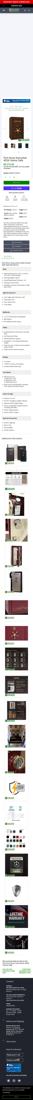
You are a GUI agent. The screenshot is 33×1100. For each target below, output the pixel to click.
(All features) (13, 206)
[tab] (8, 256)
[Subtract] (6, 177)
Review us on (11, 1055)
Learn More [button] (6, 1092)
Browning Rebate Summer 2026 (16, 2)
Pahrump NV (19, 1031)
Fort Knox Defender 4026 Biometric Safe (25, 971)
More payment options (16, 192)
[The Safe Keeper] (14, 10)
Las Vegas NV (16, 1027)
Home (11, 106)
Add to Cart (16, 182)
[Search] (28, 10)
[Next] (28, 128)
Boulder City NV (10, 1031)
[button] (24, 10)
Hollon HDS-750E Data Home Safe (8, 971)
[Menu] (4, 10)
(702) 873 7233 (10, 1005)
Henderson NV (10, 1029)
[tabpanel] (16, 607)
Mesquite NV (9, 1033)
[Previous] (5, 128)
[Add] (14, 177)
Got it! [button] (16, 1097)
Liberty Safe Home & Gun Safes (15, 1000)
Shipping (6, 172)
